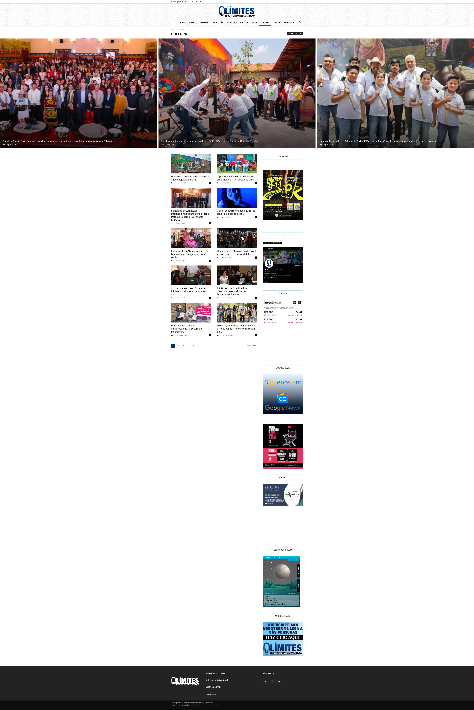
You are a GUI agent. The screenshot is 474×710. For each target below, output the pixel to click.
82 (194, 346)
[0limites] (237, 12)
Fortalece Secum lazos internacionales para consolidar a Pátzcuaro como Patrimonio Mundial (190, 215)
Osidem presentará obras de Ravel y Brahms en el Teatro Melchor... (236, 253)
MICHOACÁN (218, 22)
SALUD (254, 22)
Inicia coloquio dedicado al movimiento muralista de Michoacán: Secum (232, 291)
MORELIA (193, 22)
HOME (182, 22)
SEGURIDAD (289, 22)
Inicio (173, 29)
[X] (196, 1)
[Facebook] (192, 1)
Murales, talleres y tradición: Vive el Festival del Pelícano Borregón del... (236, 328)
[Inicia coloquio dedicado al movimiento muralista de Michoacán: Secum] (237, 275)
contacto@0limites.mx (225, 694)
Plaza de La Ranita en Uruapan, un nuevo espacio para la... (190, 178)
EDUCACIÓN (232, 22)
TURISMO (277, 22)
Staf (4, 145)
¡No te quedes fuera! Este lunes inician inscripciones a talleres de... (189, 291)
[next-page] (199, 346)
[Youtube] (200, 1)
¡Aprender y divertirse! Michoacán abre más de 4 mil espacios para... (236, 178)
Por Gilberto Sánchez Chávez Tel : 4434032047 (205, 705)
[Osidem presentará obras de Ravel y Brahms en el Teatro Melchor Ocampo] (237, 238)
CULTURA (265, 22)
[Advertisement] (283, 345)
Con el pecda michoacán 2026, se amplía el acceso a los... (236, 212)
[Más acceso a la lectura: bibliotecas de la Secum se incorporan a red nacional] (191, 312)
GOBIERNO (204, 22)
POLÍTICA (244, 22)
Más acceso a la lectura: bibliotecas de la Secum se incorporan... (186, 328)
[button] (300, 23)
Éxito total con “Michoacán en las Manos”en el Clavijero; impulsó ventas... (190, 254)
